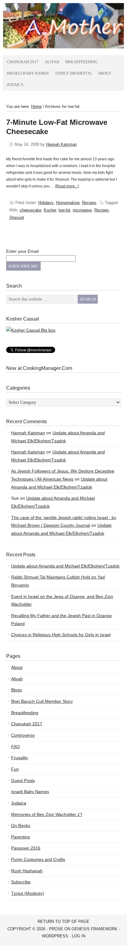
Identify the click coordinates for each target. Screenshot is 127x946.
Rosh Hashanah (27, 870)
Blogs (16, 689)
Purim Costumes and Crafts (38, 859)
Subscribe (21, 881)
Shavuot (16, 217)
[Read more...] (67, 186)
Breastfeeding (81, 61)
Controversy (23, 735)
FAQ (15, 746)
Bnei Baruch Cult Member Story (42, 701)
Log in (78, 936)
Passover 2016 (25, 848)
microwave (82, 210)
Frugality (19, 757)
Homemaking (68, 202)
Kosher (50, 210)
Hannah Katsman (61, 144)
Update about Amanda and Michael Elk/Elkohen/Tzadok (65, 565)
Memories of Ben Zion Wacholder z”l (46, 814)
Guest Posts (23, 780)
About (104, 73)
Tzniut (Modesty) (73, 73)
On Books (20, 825)
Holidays (46, 202)
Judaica (15, 84)
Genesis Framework (94, 929)
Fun (15, 769)
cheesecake (30, 210)
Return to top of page (63, 921)
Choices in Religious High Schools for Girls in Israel (61, 634)
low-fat (64, 210)
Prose (56, 929)
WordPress (55, 936)
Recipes (89, 202)
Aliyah (52, 61)
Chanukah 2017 (23, 61)
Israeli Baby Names (28, 73)
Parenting (20, 836)
